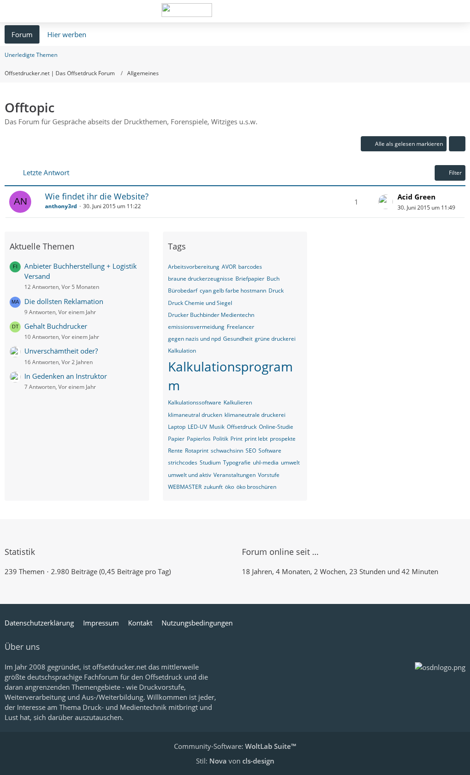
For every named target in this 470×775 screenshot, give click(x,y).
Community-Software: (235, 746)
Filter (455, 173)
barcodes (250, 267)
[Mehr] (457, 144)
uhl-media (266, 462)
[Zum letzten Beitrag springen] (385, 201)
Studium (210, 462)
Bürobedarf (182, 290)
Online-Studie (276, 427)
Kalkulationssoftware (194, 402)
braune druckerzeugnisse (200, 278)
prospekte (283, 439)
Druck (276, 290)
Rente (175, 450)
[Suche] (412, 11)
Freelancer (240, 327)
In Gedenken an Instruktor (65, 376)
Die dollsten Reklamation (63, 301)
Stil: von (235, 760)
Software (269, 450)
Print (236, 439)
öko (229, 487)
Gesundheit (237, 339)
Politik (220, 439)
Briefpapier (249, 278)
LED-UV (197, 427)
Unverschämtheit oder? (61, 350)
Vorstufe (269, 475)
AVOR (229, 267)
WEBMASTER (184, 487)
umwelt (290, 462)
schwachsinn (227, 450)
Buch (273, 278)
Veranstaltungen (234, 475)
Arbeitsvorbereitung (193, 267)
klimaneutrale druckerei (254, 415)
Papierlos (199, 439)
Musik (216, 427)
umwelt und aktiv (189, 475)
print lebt (256, 439)
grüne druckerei (275, 339)
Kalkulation (182, 350)
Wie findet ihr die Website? (97, 196)
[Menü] (458, 11)
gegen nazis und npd (194, 339)
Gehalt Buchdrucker (55, 326)
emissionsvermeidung (196, 327)
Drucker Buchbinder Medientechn (211, 315)
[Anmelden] (435, 11)
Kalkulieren (238, 402)
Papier (176, 439)
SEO (251, 450)
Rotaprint (196, 450)
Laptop (176, 427)
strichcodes (182, 462)
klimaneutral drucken (195, 415)
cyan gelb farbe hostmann (233, 290)
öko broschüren (256, 487)
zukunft (213, 487)
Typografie (237, 462)
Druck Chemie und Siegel (200, 303)
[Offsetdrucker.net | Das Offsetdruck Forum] (186, 10)
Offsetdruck (242, 427)
